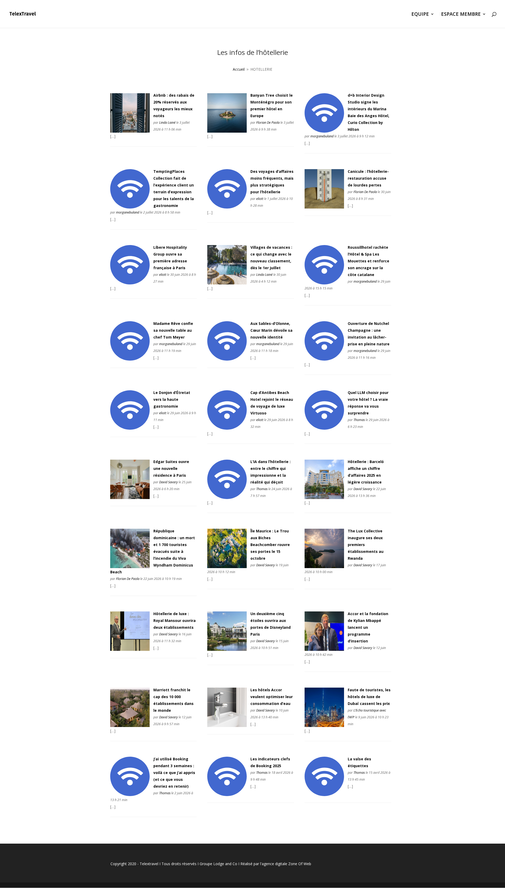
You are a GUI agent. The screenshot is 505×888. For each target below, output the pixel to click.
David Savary (168, 482)
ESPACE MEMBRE (461, 14)
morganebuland (322, 136)
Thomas (359, 420)
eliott (259, 198)
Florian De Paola (268, 122)
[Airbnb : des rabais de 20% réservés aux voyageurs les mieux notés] (130, 131)
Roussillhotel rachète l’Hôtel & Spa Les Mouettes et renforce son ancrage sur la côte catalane (368, 261)
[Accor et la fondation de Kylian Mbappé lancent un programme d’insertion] (324, 649)
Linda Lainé (167, 122)
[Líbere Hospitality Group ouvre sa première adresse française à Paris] (130, 283)
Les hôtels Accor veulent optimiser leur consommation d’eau (271, 696)
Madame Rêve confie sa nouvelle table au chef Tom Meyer (173, 330)
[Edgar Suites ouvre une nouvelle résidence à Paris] (130, 497)
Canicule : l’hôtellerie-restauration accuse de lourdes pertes (368, 178)
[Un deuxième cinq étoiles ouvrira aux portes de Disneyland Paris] (227, 649)
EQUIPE (420, 14)
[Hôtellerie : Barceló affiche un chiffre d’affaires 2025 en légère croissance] (324, 497)
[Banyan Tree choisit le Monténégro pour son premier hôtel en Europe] (227, 131)
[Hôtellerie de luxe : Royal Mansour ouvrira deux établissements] (130, 649)
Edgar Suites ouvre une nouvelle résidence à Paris (171, 468)
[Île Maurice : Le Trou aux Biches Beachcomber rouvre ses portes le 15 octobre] (227, 566)
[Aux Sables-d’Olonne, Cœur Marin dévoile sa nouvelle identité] (227, 359)
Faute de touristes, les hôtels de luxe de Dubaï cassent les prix (369, 696)
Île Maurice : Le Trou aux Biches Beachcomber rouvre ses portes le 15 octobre (270, 544)
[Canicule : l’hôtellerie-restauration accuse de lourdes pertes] (324, 207)
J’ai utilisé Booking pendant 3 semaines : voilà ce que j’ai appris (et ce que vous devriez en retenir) (174, 772)
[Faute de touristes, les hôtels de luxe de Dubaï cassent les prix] (324, 725)
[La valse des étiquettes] (324, 794)
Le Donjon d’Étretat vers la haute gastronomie (171, 399)
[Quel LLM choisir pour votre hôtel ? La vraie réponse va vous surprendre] (324, 428)
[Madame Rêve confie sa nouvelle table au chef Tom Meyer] (130, 359)
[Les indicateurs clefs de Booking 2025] (227, 794)
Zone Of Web (299, 863)
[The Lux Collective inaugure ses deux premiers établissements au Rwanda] (324, 566)
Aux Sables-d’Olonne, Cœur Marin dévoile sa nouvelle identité (271, 330)
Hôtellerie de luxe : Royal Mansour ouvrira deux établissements (174, 620)
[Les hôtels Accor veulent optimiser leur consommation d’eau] (227, 725)
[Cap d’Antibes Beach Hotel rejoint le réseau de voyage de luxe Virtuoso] (227, 428)
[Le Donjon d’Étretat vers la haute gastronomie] (130, 428)
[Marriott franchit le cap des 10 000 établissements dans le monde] (130, 725)
